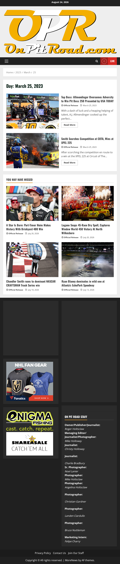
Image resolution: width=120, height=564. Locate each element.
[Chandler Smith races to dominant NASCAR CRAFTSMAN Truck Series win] (32, 259)
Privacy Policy (43, 553)
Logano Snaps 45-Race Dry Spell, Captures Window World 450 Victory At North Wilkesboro (86, 229)
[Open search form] (97, 61)
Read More (71, 125)
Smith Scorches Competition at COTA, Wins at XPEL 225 (32, 150)
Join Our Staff (76, 553)
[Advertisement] (29, 331)
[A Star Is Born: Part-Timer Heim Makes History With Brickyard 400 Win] (32, 203)
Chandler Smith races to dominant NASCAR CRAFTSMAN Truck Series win (31, 283)
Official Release (71, 105)
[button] (6, 61)
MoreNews (71, 560)
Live (112, 61)
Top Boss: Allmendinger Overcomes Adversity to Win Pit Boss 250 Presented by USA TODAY (32, 111)
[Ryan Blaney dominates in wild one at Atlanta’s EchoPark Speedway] (88, 259)
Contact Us (59, 553)
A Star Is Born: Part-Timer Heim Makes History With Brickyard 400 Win (28, 227)
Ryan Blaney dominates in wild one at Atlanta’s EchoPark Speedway (83, 283)
